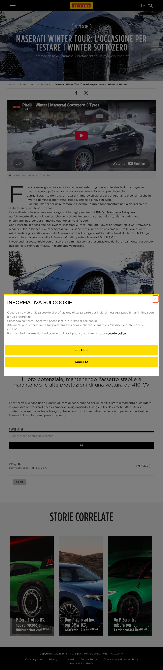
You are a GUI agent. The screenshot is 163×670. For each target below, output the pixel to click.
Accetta (81, 362)
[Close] (155, 299)
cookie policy (117, 333)
